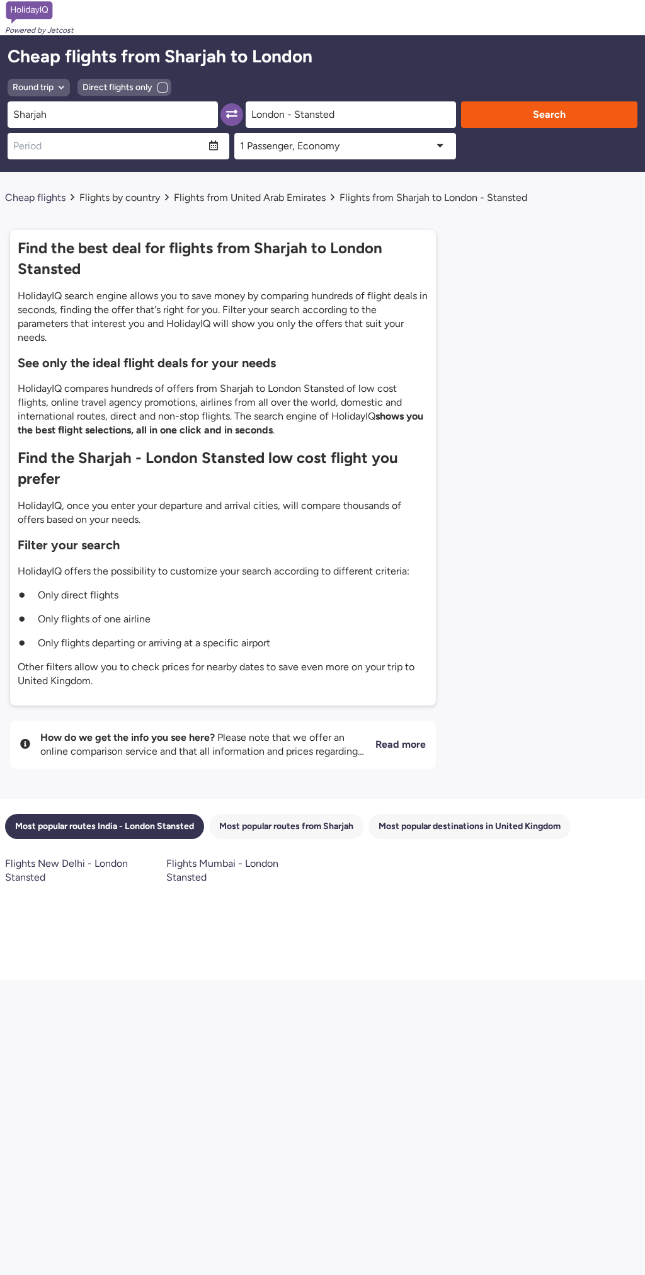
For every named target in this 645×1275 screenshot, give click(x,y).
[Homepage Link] (39, 12)
